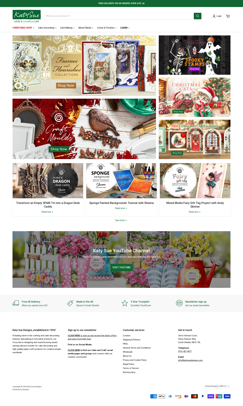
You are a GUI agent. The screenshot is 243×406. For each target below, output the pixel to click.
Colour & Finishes (106, 27)
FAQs (125, 343)
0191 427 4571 (185, 351)
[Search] (197, 16)
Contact (126, 335)
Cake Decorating (46, 27)
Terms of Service (131, 368)
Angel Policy (128, 364)
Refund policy (129, 372)
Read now (46, 212)
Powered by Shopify (21, 389)
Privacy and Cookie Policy (135, 360)
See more (120, 220)
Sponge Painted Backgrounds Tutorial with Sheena (121, 203)
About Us (127, 356)
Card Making (66, 27)
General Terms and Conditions (137, 348)
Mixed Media (85, 27)
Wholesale (127, 352)
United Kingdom (215, 386)
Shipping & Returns (131, 339)
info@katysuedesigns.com (190, 360)
